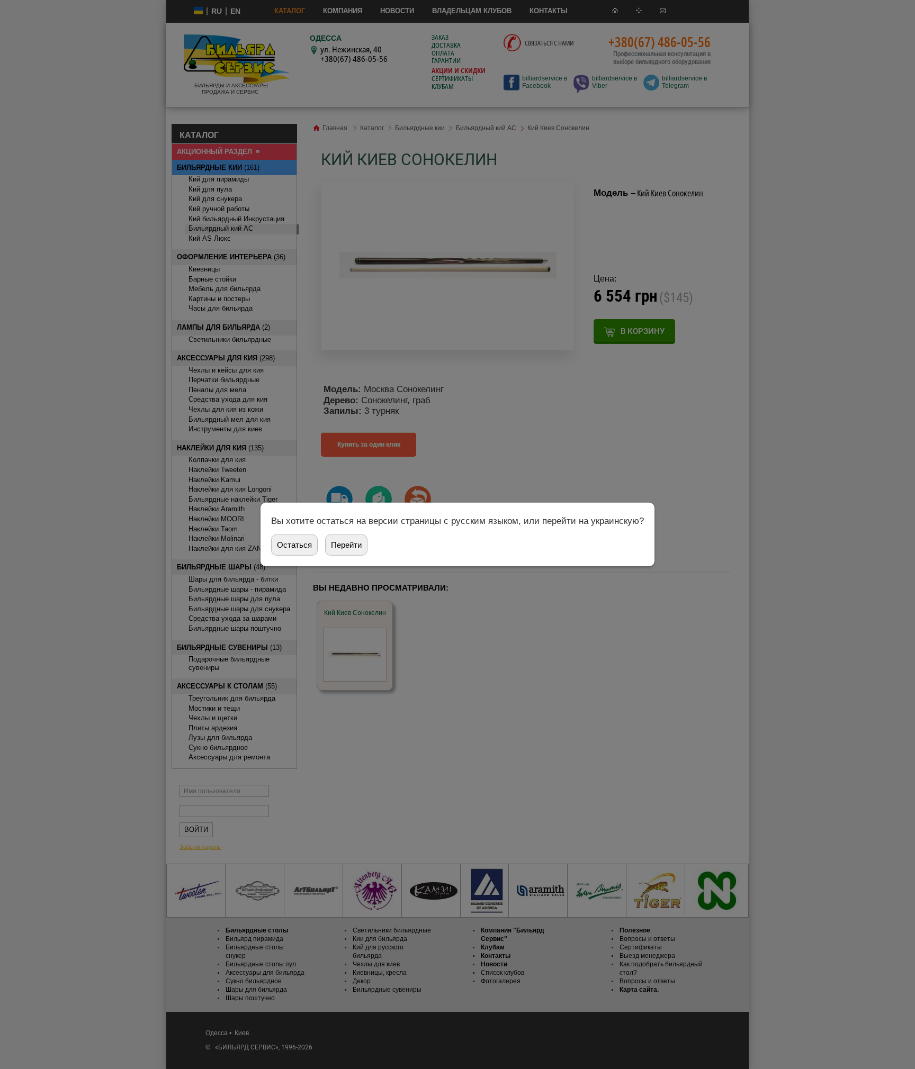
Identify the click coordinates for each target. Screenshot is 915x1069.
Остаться (294, 544)
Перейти (346, 544)
